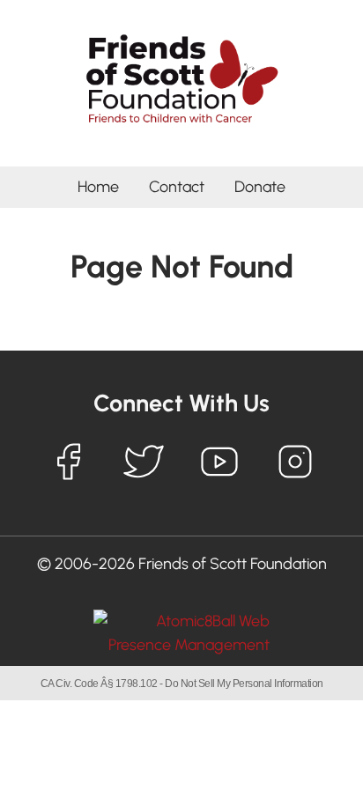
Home (98, 186)
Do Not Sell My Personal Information (244, 683)
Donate (259, 186)
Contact (176, 186)
